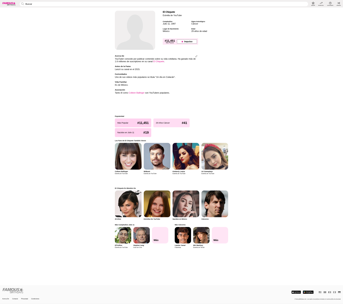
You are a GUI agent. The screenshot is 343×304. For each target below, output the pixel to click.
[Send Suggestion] (196, 56)
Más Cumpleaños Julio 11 (124, 225)
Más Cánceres (180, 225)
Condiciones (35, 299)
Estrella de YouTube (172, 15)
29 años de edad (199, 31)
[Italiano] (334, 292)
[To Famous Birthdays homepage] (9, 3)
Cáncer (194, 24)
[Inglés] (320, 292)
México (166, 31)
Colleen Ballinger (137, 93)
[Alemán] (339, 292)
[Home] (86, 291)
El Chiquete (158, 61)
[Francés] (329, 292)
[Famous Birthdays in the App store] (296, 292)
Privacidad (24, 299)
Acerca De (5, 299)
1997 (173, 24)
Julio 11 (166, 24)
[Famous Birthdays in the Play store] (308, 292)
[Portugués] (325, 292)
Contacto (15, 299)
